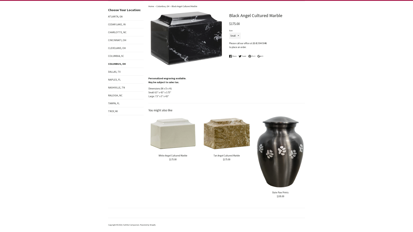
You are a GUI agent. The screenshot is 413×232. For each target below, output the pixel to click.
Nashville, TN (116, 87)
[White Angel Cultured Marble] (172, 133)
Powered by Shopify (148, 225)
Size (230, 30)
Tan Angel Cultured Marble (226, 155)
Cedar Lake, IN (117, 24)
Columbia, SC (116, 56)
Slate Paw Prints (280, 192)
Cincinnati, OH (117, 40)
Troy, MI (113, 111)
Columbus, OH (117, 63)
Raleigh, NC (115, 95)
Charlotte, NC (117, 32)
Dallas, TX (114, 71)
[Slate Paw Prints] (280, 152)
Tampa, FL (114, 103)
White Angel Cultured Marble (173, 155)
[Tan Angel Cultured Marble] (226, 133)
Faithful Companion (131, 225)
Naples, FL (114, 79)
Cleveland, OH (117, 48)
